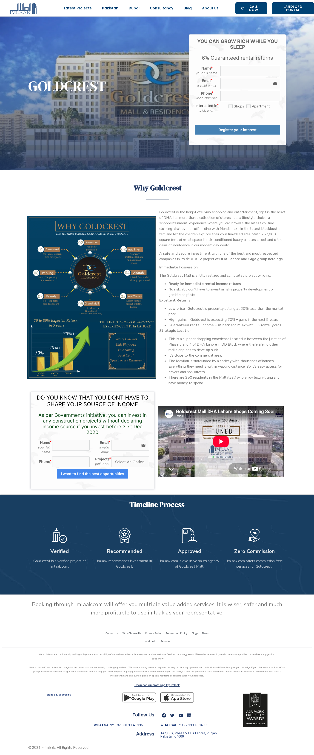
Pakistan (110, 8)
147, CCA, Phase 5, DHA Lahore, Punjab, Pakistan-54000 (188, 734)
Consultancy (161, 8)
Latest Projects (78, 8)
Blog (188, 8)
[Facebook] (163, 715)
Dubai (134, 8)
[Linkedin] (189, 715)
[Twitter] (172, 715)
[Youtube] (180, 715)
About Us (210, 8)
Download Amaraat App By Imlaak (157, 685)
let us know (157, 658)
